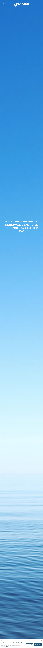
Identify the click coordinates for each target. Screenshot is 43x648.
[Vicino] (42, 641)
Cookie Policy (6, 646)
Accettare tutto (37, 644)
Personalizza (30, 644)
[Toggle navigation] (4, 3)
